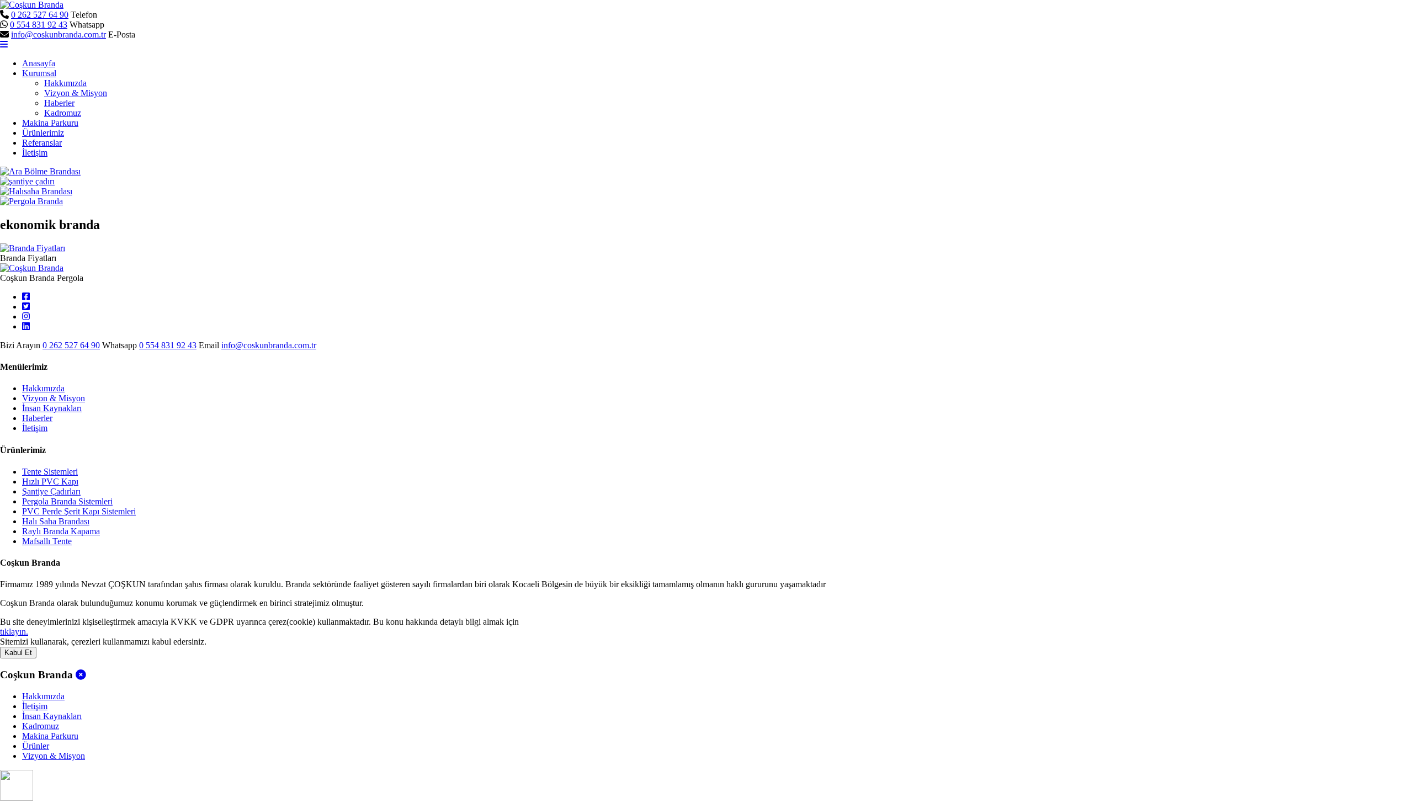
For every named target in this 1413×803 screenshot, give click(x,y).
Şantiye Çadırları (51, 491)
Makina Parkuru (50, 122)
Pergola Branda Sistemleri (67, 501)
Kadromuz (62, 113)
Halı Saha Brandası (55, 521)
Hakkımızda (65, 83)
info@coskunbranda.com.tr (58, 34)
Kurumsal (39, 73)
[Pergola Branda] (31, 201)
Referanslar (42, 142)
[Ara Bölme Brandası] (40, 171)
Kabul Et (18, 652)
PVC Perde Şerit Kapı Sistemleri (79, 511)
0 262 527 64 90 (39, 14)
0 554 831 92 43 (38, 24)
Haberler (59, 103)
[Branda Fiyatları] (32, 248)
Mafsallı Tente (47, 541)
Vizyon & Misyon (75, 93)
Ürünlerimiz (43, 132)
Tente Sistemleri (50, 471)
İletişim (34, 152)
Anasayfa (38, 63)
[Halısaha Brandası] (36, 191)
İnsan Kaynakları (52, 408)
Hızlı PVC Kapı (50, 481)
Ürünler (35, 746)
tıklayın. (14, 631)
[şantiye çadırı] (27, 181)
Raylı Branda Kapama (61, 531)
